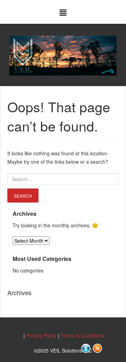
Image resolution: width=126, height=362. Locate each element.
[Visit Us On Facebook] (85, 347)
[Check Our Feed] (97, 347)
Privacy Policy (41, 335)
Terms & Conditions (82, 335)
